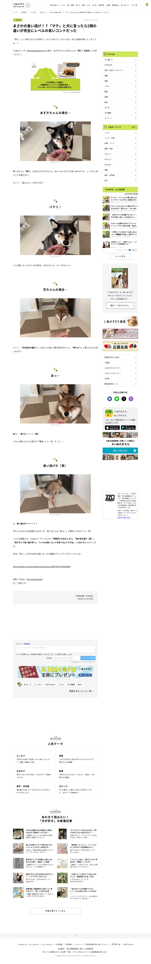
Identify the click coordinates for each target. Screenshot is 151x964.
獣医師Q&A (115, 5)
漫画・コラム (86, 5)
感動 (106, 170)
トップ (15, 12)
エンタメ (33, 12)
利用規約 (69, 944)
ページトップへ (75, 935)
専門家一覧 (116, 944)
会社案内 (61, 948)
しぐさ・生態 (109, 138)
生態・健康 (70, 5)
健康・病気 (109, 148)
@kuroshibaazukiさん (36, 50)
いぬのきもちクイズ (112, 368)
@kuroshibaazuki (55, 162)
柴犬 (80, 684)
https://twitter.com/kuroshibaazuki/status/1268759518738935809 (41, 566)
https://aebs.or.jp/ (123, 517)
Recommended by (122, 250)
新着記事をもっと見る (55, 910)
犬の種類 (71, 684)
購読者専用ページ (111, 384)
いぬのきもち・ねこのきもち (28, 944)
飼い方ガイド (125, 5)
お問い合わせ (128, 944)
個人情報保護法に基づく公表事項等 (80, 948)
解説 (106, 102)
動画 (106, 91)
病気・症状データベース (114, 70)
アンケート (109, 118)
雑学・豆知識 (109, 175)
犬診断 (107, 378)
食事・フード (109, 143)
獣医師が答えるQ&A (112, 357)
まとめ (107, 107)
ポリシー (79, 944)
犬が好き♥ (108, 65)
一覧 (132, 127)
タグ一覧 (134, 5)
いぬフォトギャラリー (113, 373)
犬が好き (24, 12)
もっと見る (120, 256)
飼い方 (78, 5)
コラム (61, 684)
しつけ (63, 5)
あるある (108, 164)
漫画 (106, 81)
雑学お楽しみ (54, 5)
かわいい (108, 154)
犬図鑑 (108, 5)
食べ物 (94, 5)
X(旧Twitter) (50, 684)
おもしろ (43, 12)
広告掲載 (59, 944)
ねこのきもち (47, 944)
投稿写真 (101, 5)
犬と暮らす (109, 59)
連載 (106, 75)
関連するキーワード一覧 (80, 690)
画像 (106, 97)
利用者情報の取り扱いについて (97, 944)
